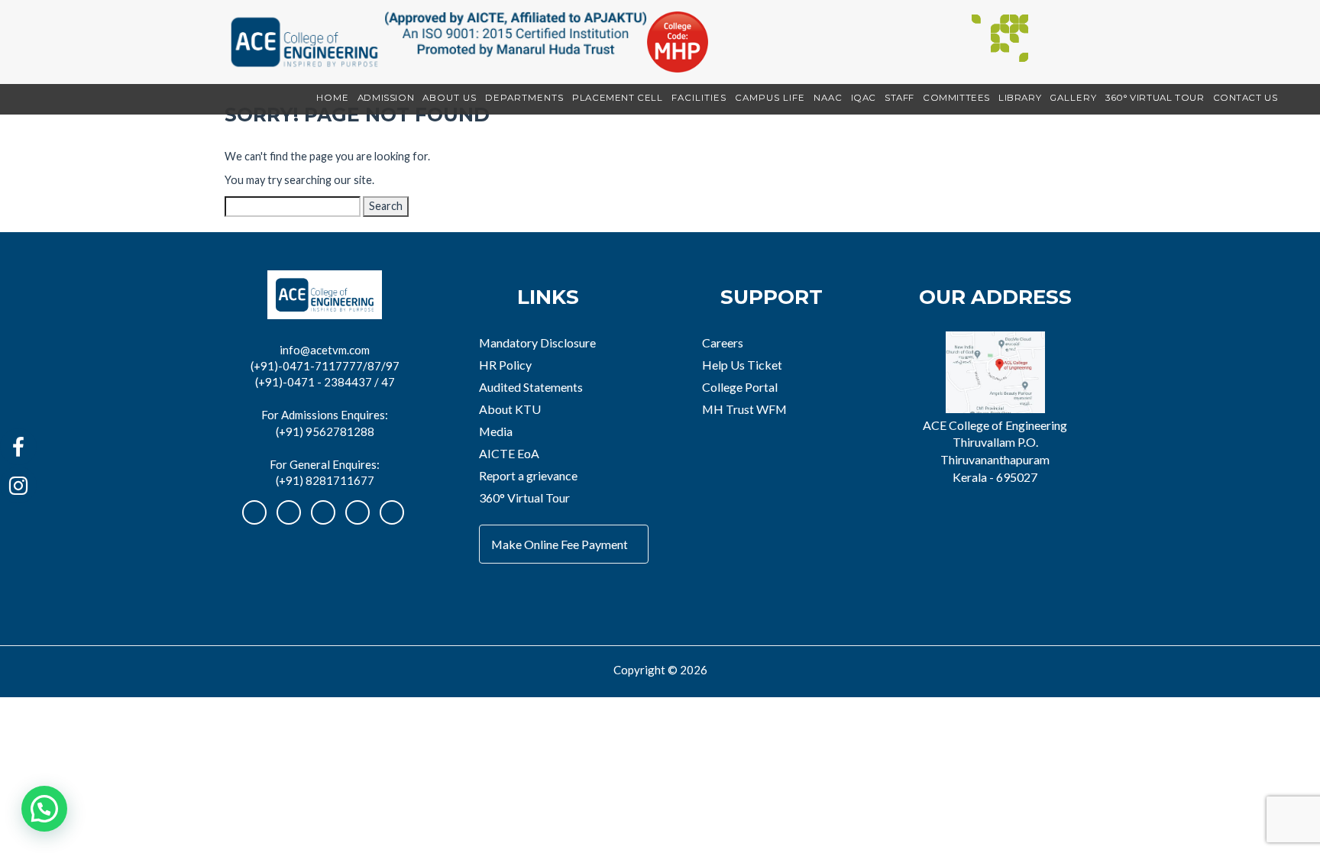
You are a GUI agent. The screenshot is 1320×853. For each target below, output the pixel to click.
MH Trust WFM (744, 409)
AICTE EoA (509, 453)
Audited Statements (531, 387)
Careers (722, 342)
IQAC (863, 97)
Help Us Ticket (742, 364)
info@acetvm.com (325, 350)
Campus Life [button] (770, 97)
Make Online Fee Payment (559, 544)
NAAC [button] (828, 97)
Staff (899, 97)
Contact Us (1245, 97)
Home (332, 97)
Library (1019, 97)
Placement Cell (617, 97)
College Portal (740, 387)
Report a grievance (528, 475)
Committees (956, 97)
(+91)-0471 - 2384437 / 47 (325, 382)
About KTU (510, 409)
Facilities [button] (698, 97)
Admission (386, 97)
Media (496, 431)
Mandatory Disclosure (537, 342)
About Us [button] (449, 97)
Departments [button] (524, 97)
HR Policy (505, 364)
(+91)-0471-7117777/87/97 (325, 366)
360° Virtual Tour (1154, 97)
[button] (44, 809)
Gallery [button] (1073, 97)
